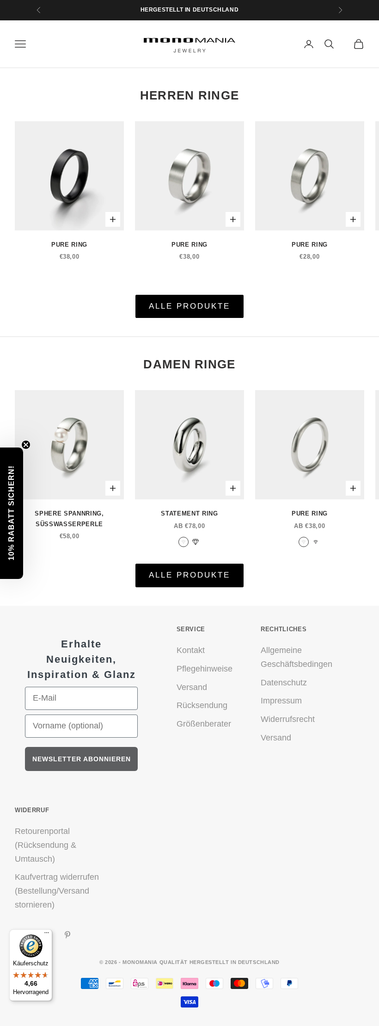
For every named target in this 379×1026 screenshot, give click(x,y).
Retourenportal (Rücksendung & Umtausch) (45, 845)
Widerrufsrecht (288, 719)
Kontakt (191, 650)
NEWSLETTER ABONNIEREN (81, 759)
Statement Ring (189, 513)
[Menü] (46, 934)
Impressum (281, 700)
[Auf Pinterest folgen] (67, 934)
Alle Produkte (190, 306)
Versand (192, 687)
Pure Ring (69, 244)
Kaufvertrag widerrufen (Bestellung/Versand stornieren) (57, 890)
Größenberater (204, 723)
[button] (11, 513)
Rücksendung (202, 705)
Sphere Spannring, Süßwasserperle (69, 518)
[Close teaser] (26, 444)
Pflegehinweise (204, 668)
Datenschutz (284, 682)
